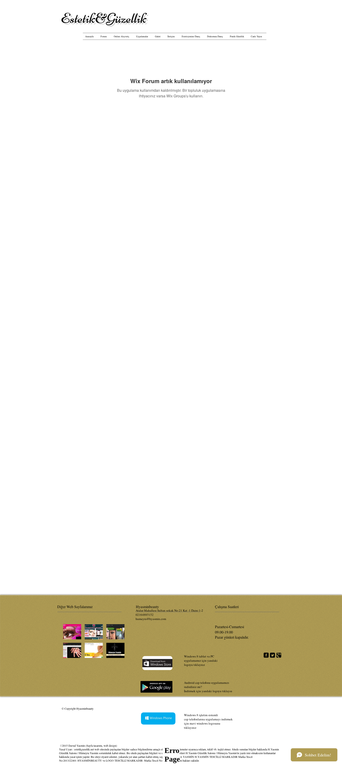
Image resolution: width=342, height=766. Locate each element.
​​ (104, 18)
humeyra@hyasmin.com (151, 619)
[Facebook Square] (266, 655)
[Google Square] (278, 655)
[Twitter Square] (272, 655)
